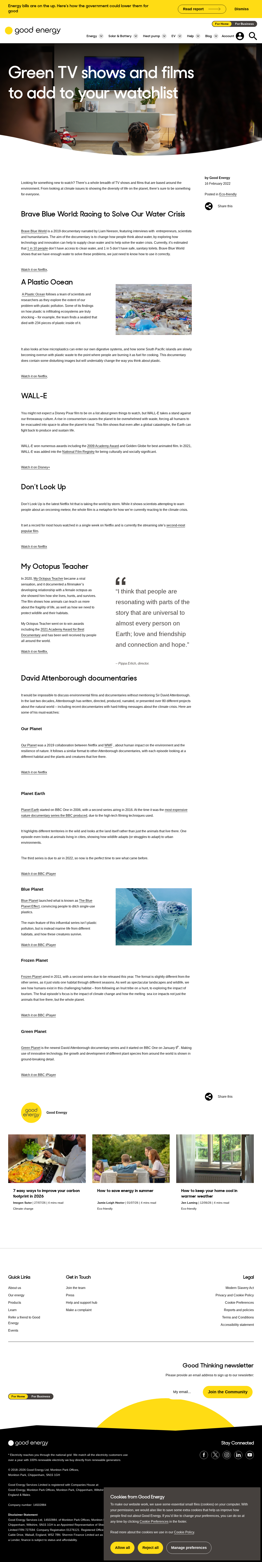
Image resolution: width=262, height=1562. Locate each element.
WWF (108, 745)
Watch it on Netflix (34, 269)
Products (14, 1302)
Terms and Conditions (238, 1317)
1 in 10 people (37, 248)
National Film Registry (78, 451)
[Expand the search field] (253, 36)
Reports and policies (239, 1310)
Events (13, 1330)
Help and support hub (81, 1302)
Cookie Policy (184, 1532)
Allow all (124, 1550)
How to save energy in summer (125, 1190)
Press (70, 1295)
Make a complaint (78, 1310)
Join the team (75, 1288)
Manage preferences (189, 1550)
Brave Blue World (34, 231)
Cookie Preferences (154, 1521)
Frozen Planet (31, 976)
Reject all (152, 1550)
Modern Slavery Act (240, 1288)
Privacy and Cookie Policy (235, 1295)
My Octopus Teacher (48, 578)
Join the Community (227, 1392)
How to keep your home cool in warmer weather (209, 1193)
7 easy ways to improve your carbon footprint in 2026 (46, 1193)
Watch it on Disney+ (35, 467)
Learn (12, 1310)
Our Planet (29, 745)
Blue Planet (29, 900)
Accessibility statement (237, 1324)
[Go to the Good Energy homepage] (33, 30)
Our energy (16, 1295)
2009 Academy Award (103, 446)
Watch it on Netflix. (34, 651)
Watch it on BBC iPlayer (38, 873)
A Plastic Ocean (33, 294)
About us (14, 1288)
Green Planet (30, 1048)
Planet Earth (30, 810)
